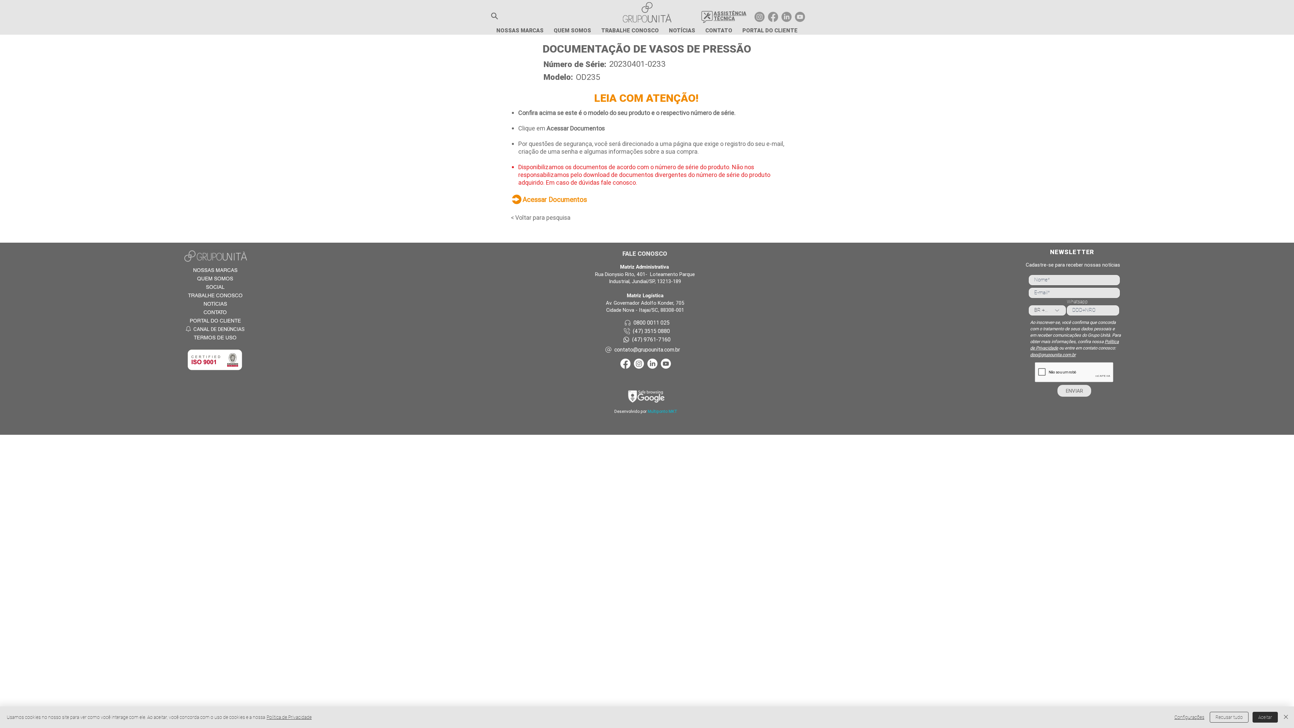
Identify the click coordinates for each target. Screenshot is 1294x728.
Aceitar (1265, 717)
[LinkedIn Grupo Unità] (786, 17)
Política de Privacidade (289, 717)
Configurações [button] (1189, 717)
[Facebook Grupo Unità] (773, 17)
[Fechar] (1286, 717)
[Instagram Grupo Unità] (759, 17)
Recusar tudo (1229, 717)
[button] (494, 16)
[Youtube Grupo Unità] (800, 17)
